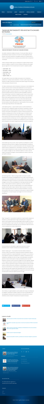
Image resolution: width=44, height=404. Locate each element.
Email (41, 1)
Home (11, 24)
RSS (32, 1)
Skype (28, 351)
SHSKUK (3, 393)
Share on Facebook (16, 305)
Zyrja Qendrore (9, 33)
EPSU (3, 391)
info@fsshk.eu (24, 361)
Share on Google (26, 305)
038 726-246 (24, 359)
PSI (2, 392)
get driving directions (26, 363)
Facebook (36, 1)
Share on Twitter (6, 305)
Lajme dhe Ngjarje (16, 24)
